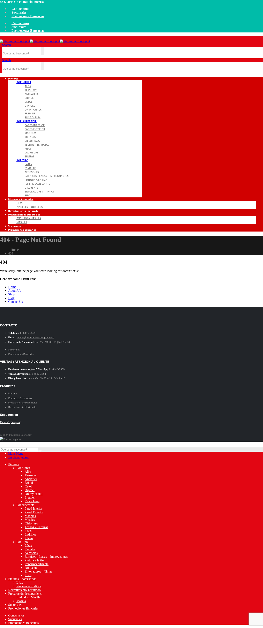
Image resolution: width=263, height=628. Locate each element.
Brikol (29, 98)
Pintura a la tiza (36, 180)
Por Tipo (22, 160)
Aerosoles (32, 172)
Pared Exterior (35, 129)
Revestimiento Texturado (22, 407)
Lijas (19, 203)
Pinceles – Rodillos (28, 586)
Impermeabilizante (37, 184)
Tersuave (31, 90)
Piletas (29, 156)
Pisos (28, 148)
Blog (11, 298)
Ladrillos (31, 152)
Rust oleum (32, 117)
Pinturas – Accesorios (20, 199)
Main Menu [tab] (15, 453)
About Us (14, 290)
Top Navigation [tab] (18, 457)
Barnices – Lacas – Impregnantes (47, 176)
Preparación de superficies (24, 214)
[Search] (42, 51)
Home (12, 287)
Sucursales (19, 12)
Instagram (15, 422)
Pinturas (13, 78)
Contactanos (20, 8)
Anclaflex (31, 94)
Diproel (30, 105)
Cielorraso (32, 141)
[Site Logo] (45, 41)
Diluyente (31, 187)
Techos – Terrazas (37, 144)
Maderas (31, 133)
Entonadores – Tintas (39, 191)
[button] (6, 45)
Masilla (21, 222)
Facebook (5, 422)
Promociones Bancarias (28, 16)
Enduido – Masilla (28, 218)
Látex (28, 164)
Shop (11, 294)
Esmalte (30, 168)
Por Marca (23, 82)
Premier (30, 113)
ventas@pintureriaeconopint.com (35, 337)
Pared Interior (35, 125)
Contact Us (15, 301)
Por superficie (26, 121)
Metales (30, 137)
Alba (28, 86)
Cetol (28, 102)
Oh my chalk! (33, 109)
